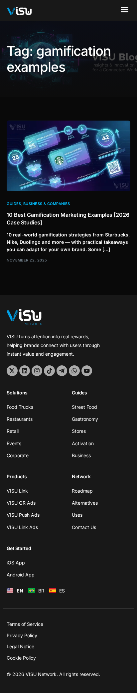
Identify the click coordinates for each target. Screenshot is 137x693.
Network (81, 476)
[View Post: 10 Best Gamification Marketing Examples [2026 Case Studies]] (68, 156)
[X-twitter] (12, 370)
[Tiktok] (49, 370)
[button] (124, 9)
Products (17, 476)
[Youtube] (86, 370)
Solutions (17, 392)
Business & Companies (46, 204)
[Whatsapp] (74, 370)
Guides (14, 204)
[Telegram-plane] (62, 370)
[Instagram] (37, 370)
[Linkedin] (24, 370)
